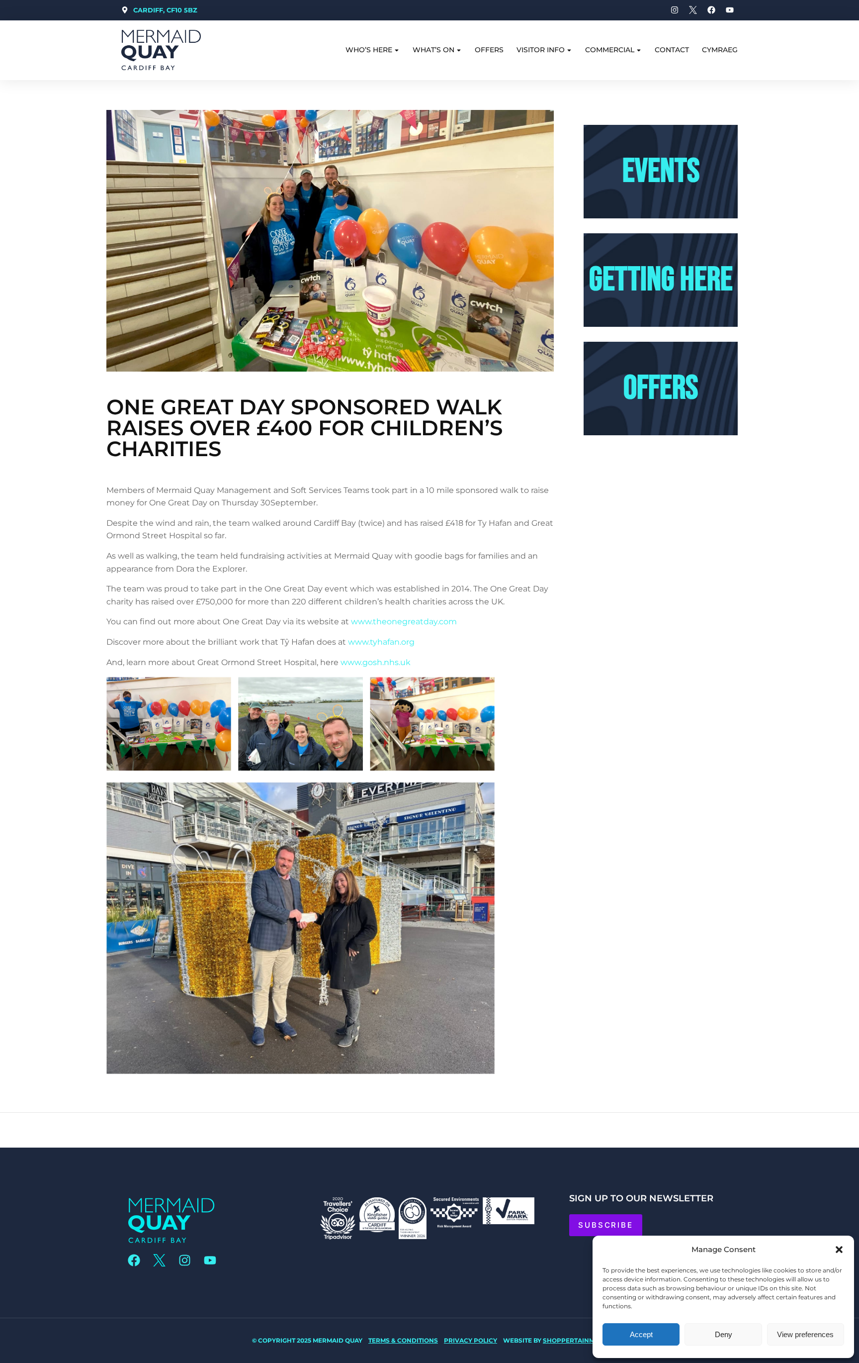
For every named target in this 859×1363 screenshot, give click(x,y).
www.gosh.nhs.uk (376, 662)
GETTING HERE (661, 280)
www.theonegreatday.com (404, 621)
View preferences (805, 1334)
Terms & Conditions (403, 1340)
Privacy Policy (470, 1340)
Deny (723, 1334)
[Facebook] (133, 1260)
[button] (839, 1250)
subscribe (605, 1225)
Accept (641, 1334)
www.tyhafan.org (381, 642)
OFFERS (660, 388)
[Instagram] (184, 1260)
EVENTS (660, 171)
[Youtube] (209, 1260)
